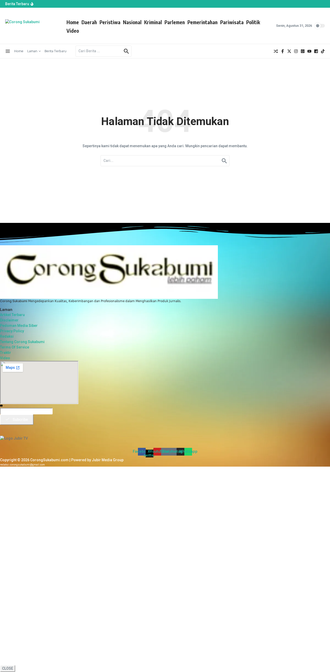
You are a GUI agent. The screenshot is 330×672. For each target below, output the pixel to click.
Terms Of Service (14, 347)
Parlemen (174, 22)
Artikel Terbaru (12, 315)
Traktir (5, 353)
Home (73, 22)
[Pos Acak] (276, 51)
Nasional (132, 22)
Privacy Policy (12, 331)
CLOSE (7, 668)
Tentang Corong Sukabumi (22, 342)
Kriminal (153, 22)
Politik (253, 22)
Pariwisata (232, 22)
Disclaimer (9, 320)
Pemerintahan (202, 22)
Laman (32, 51)
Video (73, 31)
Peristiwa (110, 22)
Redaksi (7, 336)
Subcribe (20, 419)
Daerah (89, 22)
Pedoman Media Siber (19, 326)
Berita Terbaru (56, 51)
